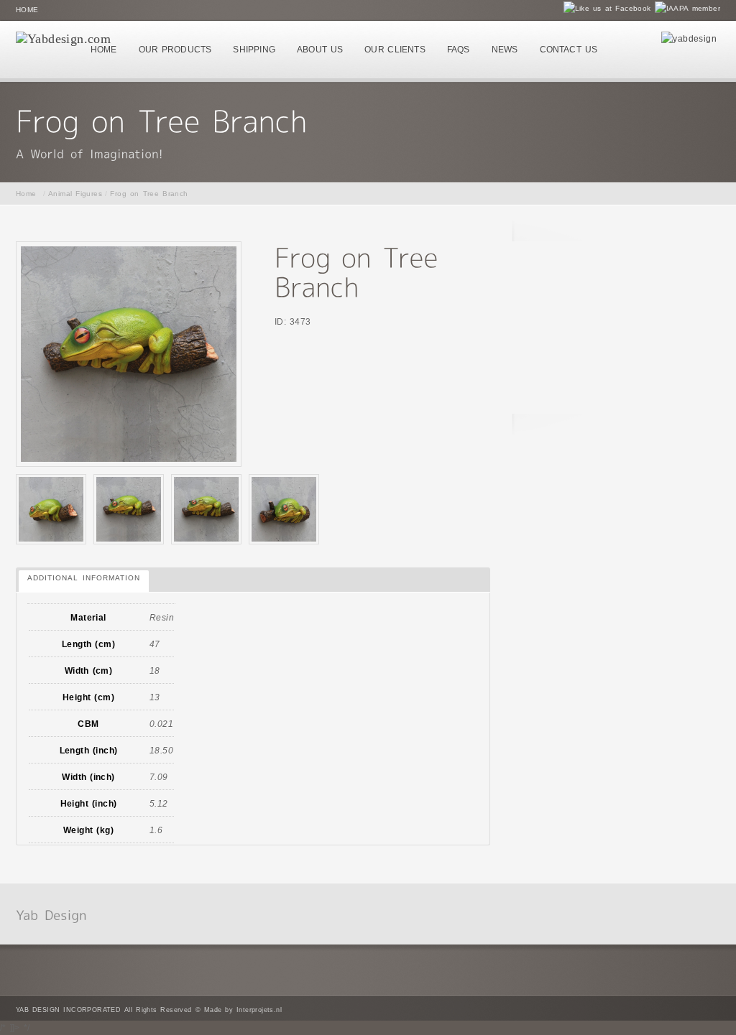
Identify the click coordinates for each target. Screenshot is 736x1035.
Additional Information (83, 578)
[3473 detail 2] (284, 509)
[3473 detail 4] (206, 509)
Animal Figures (75, 194)
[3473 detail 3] (51, 509)
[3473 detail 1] (128, 509)
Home (27, 10)
